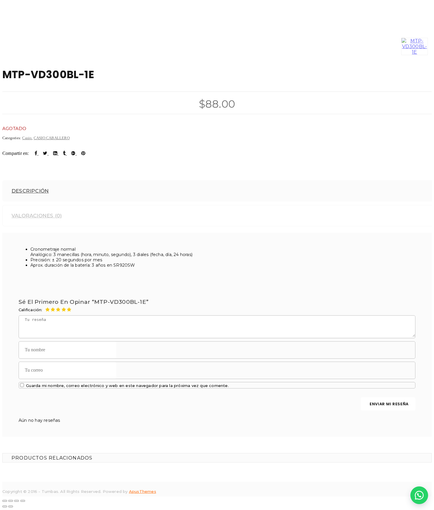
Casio (27, 138)
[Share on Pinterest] (83, 153)
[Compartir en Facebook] (36, 153)
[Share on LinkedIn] (55, 153)
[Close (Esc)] (4, 501)
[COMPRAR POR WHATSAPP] (419, 495)
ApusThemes (142, 491)
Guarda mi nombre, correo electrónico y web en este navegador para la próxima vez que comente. (127, 385)
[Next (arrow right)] (10, 506)
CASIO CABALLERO (52, 138)
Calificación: (31, 309)
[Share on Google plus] (73, 153)
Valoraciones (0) (37, 216)
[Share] (10, 501)
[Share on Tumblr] (65, 153)
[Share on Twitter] (45, 153)
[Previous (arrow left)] (4, 506)
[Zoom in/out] (22, 501)
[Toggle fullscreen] (16, 501)
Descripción (30, 191)
